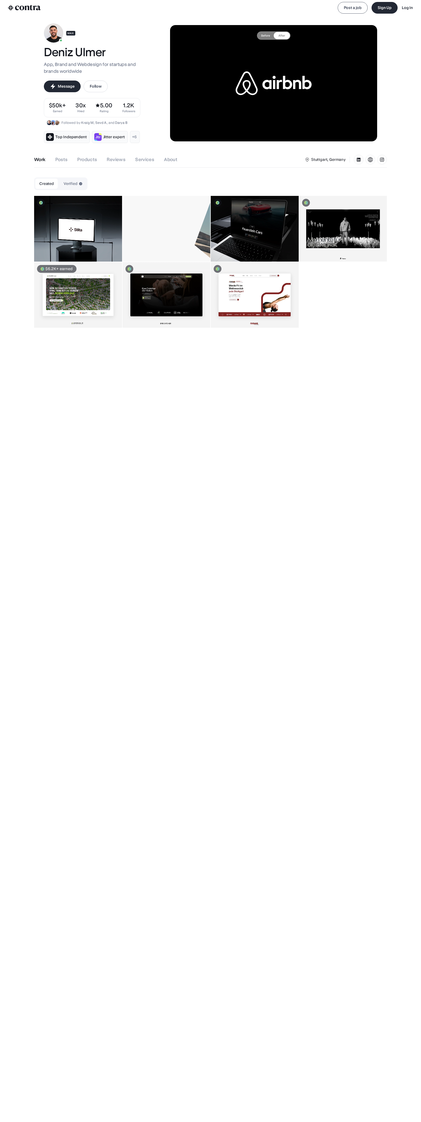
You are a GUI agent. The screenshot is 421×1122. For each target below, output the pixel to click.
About (170, 159)
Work (40, 159)
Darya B (121, 123)
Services (144, 159)
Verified (70, 184)
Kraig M (87, 123)
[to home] (24, 8)
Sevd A (101, 123)
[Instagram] (382, 159)
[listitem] (128, 107)
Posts (61, 159)
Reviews (116, 159)
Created (46, 184)
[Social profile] (358, 159)
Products (87, 159)
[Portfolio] (370, 159)
